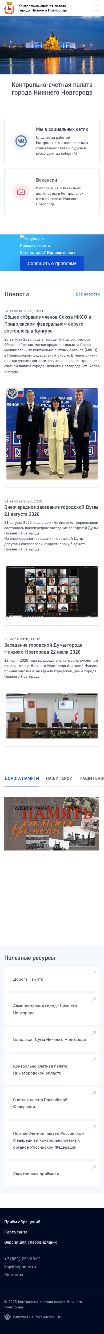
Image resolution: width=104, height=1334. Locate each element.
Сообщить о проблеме (52, 263)
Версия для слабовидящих (30, 1242)
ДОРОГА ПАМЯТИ (22, 778)
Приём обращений (22, 1221)
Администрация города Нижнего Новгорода (45, 1009)
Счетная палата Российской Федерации (40, 1103)
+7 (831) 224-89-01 (22, 1258)
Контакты (13, 1274)
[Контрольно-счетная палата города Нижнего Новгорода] (52, 45)
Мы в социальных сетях (62, 129)
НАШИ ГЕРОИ (59, 778)
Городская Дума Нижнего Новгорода (49, 1039)
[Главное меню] (95, 8)
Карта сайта (15, 1232)
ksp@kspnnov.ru (20, 1266)
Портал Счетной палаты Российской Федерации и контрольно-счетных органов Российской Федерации (48, 1140)
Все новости (88, 294)
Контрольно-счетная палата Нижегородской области (40, 1069)
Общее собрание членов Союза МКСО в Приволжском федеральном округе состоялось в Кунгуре (47, 324)
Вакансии (46, 180)
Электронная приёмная (36, 1173)
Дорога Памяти (28, 979)
